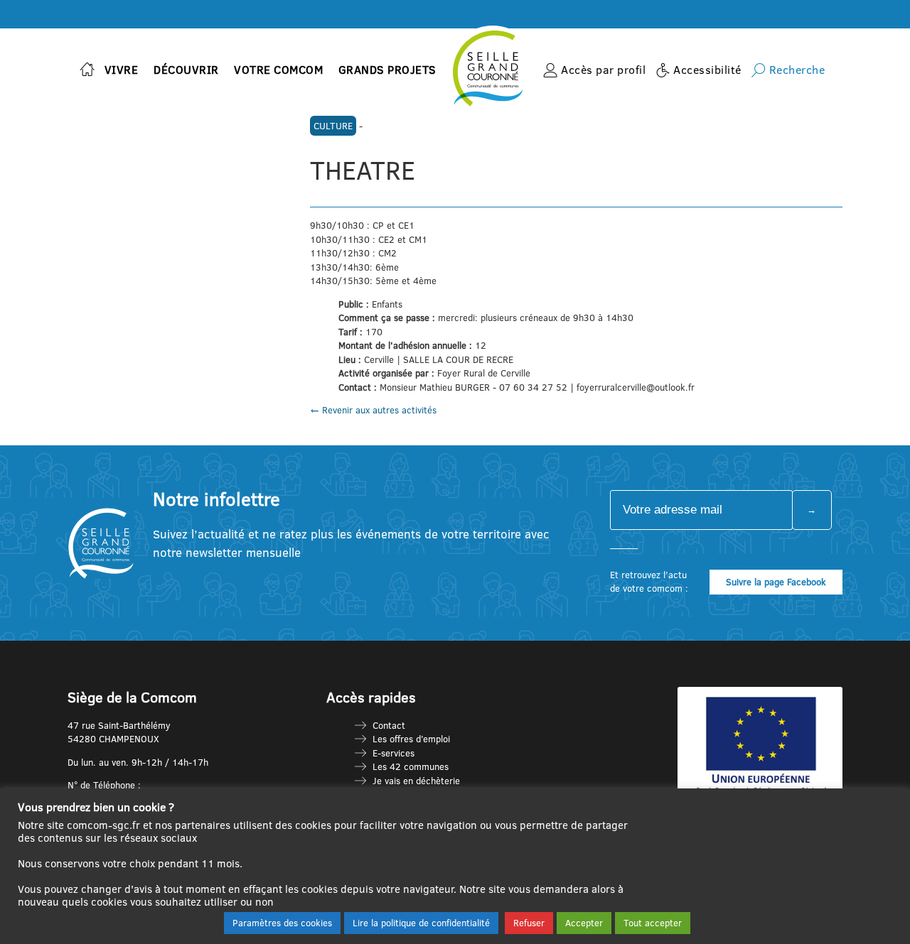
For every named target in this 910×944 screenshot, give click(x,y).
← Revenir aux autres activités (373, 409)
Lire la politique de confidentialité (421, 922)
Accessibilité (707, 69)
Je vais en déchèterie (416, 780)
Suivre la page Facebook (776, 581)
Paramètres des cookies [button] (282, 922)
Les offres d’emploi (411, 738)
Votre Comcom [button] (278, 69)
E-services (393, 753)
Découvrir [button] (186, 69)
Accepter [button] (584, 922)
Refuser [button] (529, 922)
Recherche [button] (797, 69)
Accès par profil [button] (603, 69)
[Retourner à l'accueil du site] (87, 70)
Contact (389, 725)
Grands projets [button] (387, 69)
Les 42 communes (411, 766)
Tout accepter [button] (652, 922)
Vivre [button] (122, 69)
